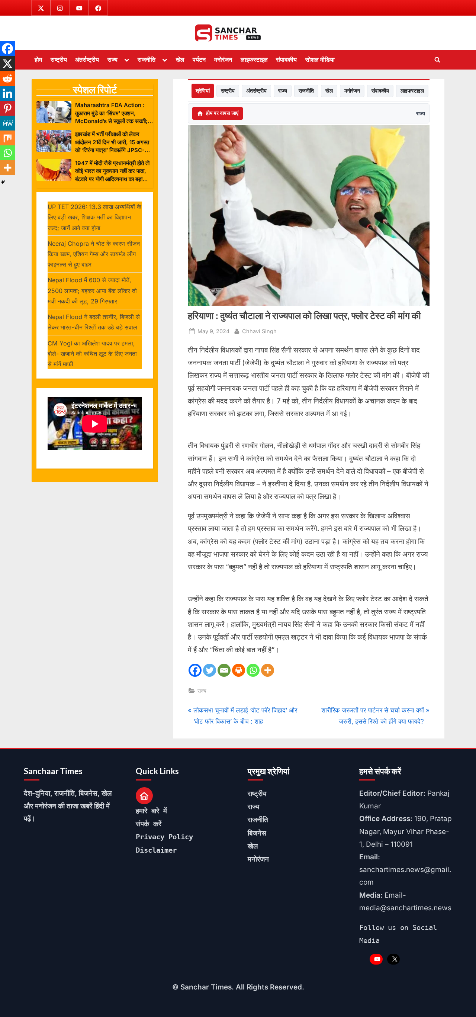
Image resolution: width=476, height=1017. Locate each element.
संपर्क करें (148, 824)
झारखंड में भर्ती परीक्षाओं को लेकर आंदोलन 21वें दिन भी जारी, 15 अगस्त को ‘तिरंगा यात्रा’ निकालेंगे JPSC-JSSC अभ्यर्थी (112, 142)
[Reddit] (7, 78)
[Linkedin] (7, 93)
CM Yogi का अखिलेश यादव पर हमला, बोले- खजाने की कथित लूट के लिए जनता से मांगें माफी (92, 353)
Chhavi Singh (259, 331)
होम (38, 59)
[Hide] (3, 182)
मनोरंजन (223, 59)
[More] (267, 670)
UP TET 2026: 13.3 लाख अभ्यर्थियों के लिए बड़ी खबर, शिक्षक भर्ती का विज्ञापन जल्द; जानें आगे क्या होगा (94, 217)
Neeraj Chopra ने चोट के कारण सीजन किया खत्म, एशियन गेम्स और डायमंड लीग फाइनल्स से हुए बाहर (94, 254)
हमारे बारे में (151, 811)
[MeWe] (7, 123)
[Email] (224, 670)
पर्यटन (199, 59)
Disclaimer (156, 850)
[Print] (238, 670)
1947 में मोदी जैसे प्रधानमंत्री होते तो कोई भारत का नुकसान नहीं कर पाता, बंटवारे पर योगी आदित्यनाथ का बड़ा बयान (112, 171)
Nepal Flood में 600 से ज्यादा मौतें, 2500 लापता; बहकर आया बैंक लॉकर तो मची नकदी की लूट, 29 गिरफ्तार (92, 290)
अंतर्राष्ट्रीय (87, 59)
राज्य (112, 59)
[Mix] (7, 138)
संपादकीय (286, 59)
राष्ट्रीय (59, 59)
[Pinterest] (7, 108)
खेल (180, 59)
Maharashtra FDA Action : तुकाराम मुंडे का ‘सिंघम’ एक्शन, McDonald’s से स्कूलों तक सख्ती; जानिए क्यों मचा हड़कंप (111, 113)
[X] (7, 63)
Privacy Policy (164, 837)
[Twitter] (209, 670)
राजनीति (146, 59)
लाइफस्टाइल (254, 59)
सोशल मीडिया (320, 59)
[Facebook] (195, 670)
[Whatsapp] (253, 670)
